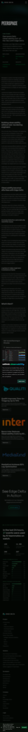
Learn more (21, 381)
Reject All (18, 727)
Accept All (24, 727)
